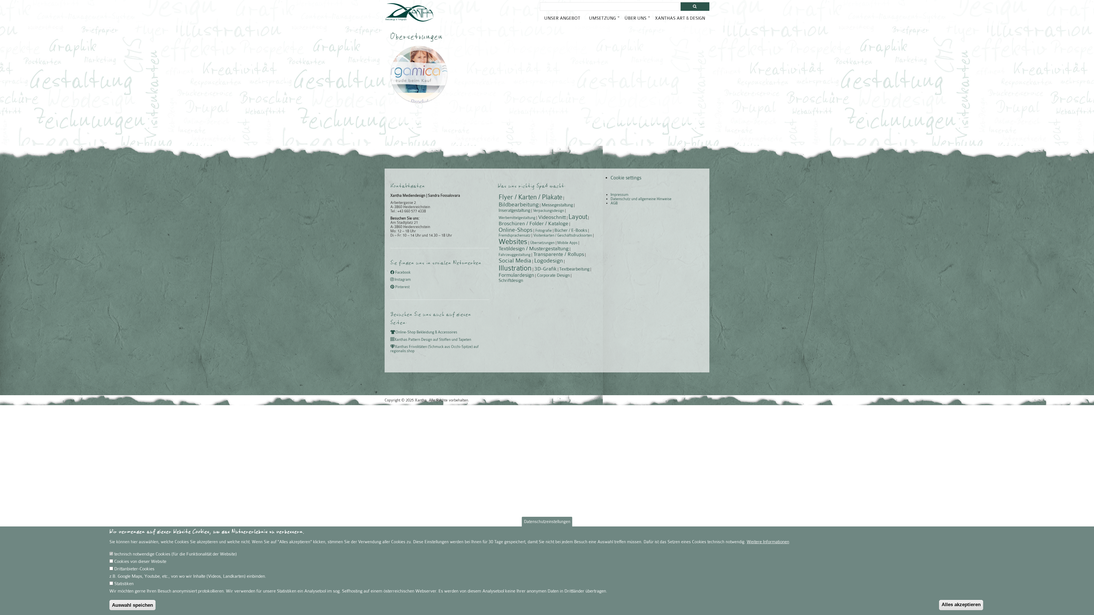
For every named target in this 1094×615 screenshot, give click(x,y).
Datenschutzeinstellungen (547, 521)
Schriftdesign (511, 280)
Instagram (402, 280)
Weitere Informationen (768, 541)
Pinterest (402, 287)
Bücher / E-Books (570, 230)
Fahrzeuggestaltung (514, 255)
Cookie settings (626, 178)
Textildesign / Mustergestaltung (534, 248)
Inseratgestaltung (514, 210)
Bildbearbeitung (519, 204)
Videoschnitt (552, 217)
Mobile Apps (567, 243)
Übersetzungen (542, 243)
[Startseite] (409, 12)
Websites (513, 241)
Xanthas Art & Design (680, 18)
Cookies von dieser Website (140, 561)
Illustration (515, 268)
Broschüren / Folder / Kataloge (533, 223)
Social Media (515, 260)
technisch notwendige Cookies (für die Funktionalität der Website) (175, 554)
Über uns (637, 20)
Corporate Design (553, 275)
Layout (577, 217)
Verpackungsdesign (548, 210)
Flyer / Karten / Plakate (530, 197)
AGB (614, 203)
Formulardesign (516, 275)
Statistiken (124, 583)
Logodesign (548, 260)
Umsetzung (604, 20)
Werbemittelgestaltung (517, 218)
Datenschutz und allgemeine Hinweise (641, 199)
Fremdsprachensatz (514, 235)
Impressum (619, 194)
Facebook (402, 272)
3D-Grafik (545, 269)
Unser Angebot (562, 18)
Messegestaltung (557, 205)
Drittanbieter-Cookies (134, 568)
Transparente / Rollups (558, 254)
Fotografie (543, 230)
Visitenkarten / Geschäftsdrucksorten (562, 235)
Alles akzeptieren (961, 605)
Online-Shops (515, 229)
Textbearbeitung (574, 269)
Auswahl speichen (132, 605)
